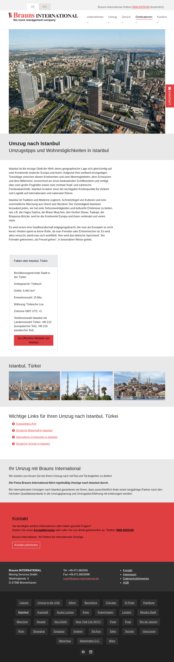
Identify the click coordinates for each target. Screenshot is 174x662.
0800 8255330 (125, 530)
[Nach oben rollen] (166, 654)
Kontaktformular (44, 530)
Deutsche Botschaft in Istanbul (34, 430)
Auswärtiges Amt (26, 423)
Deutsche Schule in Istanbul (33, 443)
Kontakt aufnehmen (26, 545)
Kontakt (127, 570)
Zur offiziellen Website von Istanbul (34, 340)
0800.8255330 (141, 7)
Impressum (129, 574)
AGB (126, 582)
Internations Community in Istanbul (37, 437)
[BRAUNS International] (43, 17)
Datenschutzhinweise (136, 578)
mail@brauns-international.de (81, 578)
